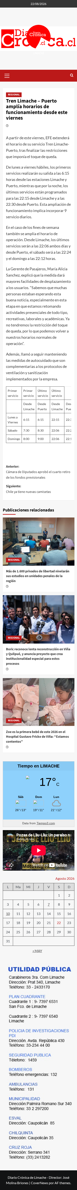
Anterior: (38, 472)
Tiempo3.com (46, 823)
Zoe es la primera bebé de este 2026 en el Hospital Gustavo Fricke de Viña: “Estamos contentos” (37, 737)
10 (8, 913)
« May (37, 951)
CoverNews (39, 1183)
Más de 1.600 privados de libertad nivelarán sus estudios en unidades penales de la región (37, 576)
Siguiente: (28, 489)
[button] (7, 75)
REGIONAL (14, 95)
